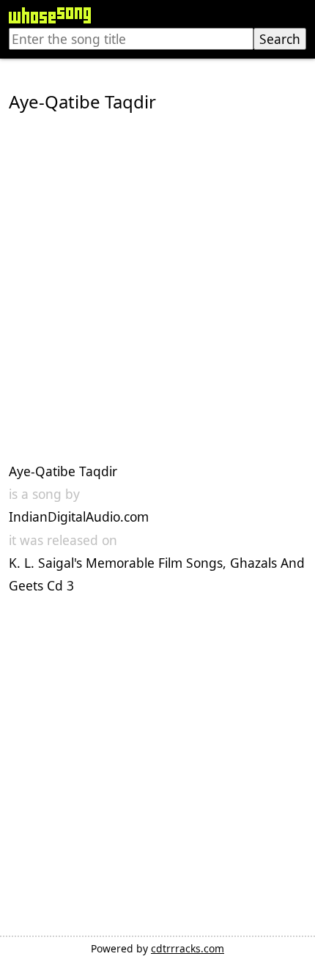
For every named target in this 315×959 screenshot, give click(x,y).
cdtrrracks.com (187, 948)
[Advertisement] (157, 287)
